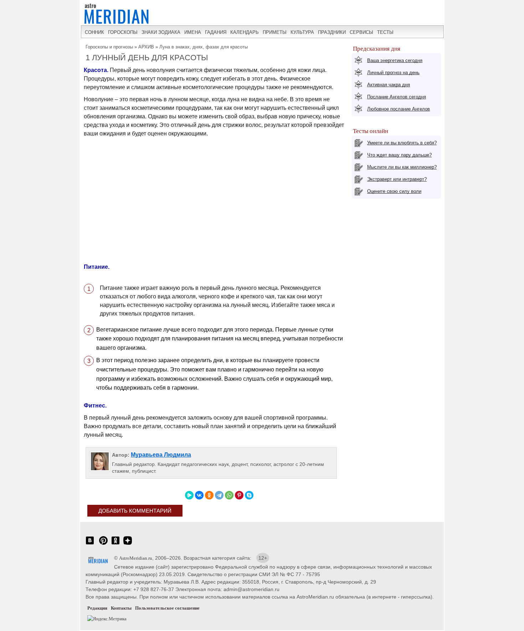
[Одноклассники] (209, 495)
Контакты (121, 608)
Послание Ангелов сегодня (396, 96)
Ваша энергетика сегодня (394, 60)
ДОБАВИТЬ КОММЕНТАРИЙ (134, 511)
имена (192, 32)
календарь (244, 32)
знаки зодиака (161, 32)
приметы (275, 32)
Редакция (97, 608)
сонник (94, 32)
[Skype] (249, 495)
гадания (215, 32)
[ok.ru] (115, 544)
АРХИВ (146, 47)
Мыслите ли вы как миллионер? (402, 167)
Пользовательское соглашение (167, 608)
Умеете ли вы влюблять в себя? (402, 142)
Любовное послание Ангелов (398, 109)
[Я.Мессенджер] (189, 495)
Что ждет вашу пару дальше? (399, 155)
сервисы (361, 32)
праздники (332, 32)
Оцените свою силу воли (394, 191)
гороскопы (123, 32)
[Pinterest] (239, 495)
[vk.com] (89, 544)
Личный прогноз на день (393, 72)
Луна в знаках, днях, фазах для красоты (203, 47)
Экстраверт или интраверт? (397, 179)
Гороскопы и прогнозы (109, 47)
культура (302, 32)
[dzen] (127, 544)
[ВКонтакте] (199, 495)
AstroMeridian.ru (135, 558)
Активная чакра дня (388, 84)
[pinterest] (103, 544)
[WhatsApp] (229, 495)
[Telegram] (219, 495)
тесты (385, 32)
